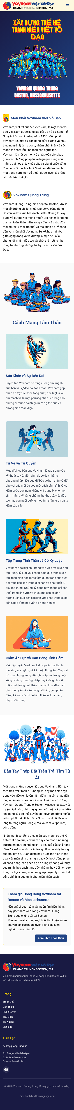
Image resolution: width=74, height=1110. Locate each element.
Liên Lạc (7, 1026)
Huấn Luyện (9, 1011)
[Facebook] (6, 1069)
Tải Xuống (8, 1021)
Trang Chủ (8, 1001)
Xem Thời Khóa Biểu (51, 938)
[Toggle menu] (67, 5)
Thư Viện (8, 1016)
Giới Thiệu (8, 1006)
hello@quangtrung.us (15, 1046)
